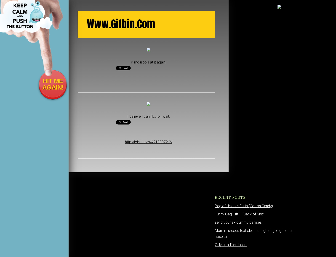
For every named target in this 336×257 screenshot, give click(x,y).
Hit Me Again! (53, 84)
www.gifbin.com (121, 24)
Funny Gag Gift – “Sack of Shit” (239, 214)
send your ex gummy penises (238, 222)
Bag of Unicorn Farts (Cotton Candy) (244, 206)
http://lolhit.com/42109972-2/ (148, 142)
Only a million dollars (231, 245)
